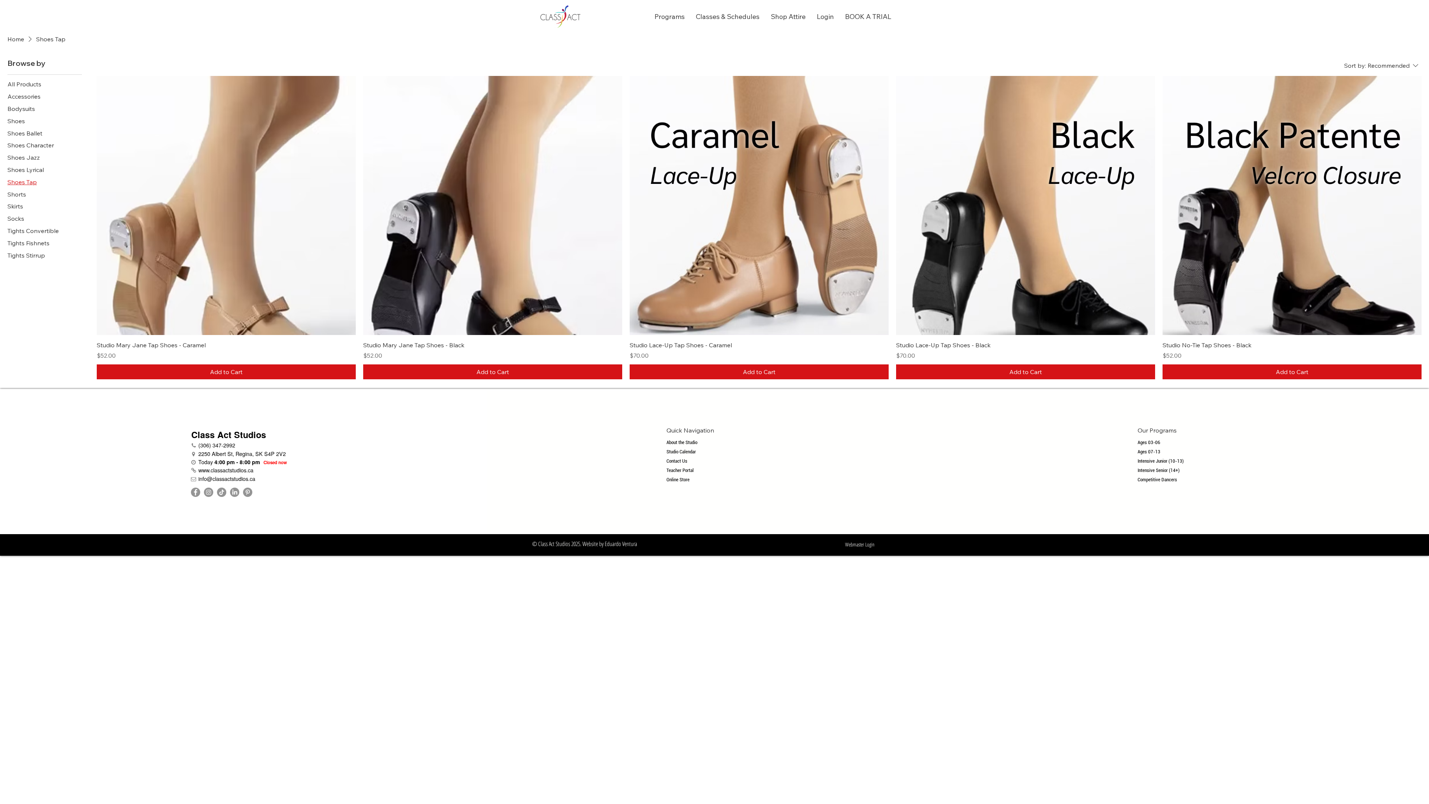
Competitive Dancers (1157, 479)
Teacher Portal (680, 470)
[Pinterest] (247, 492)
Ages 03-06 (1149, 442)
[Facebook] (195, 492)
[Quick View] (226, 205)
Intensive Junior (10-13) (1161, 461)
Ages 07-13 (1149, 451)
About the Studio (681, 442)
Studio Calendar (681, 451)
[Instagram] (208, 492)
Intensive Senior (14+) (1159, 470)
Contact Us (676, 461)
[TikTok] (221, 492)
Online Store (678, 479)
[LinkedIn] (234, 492)
